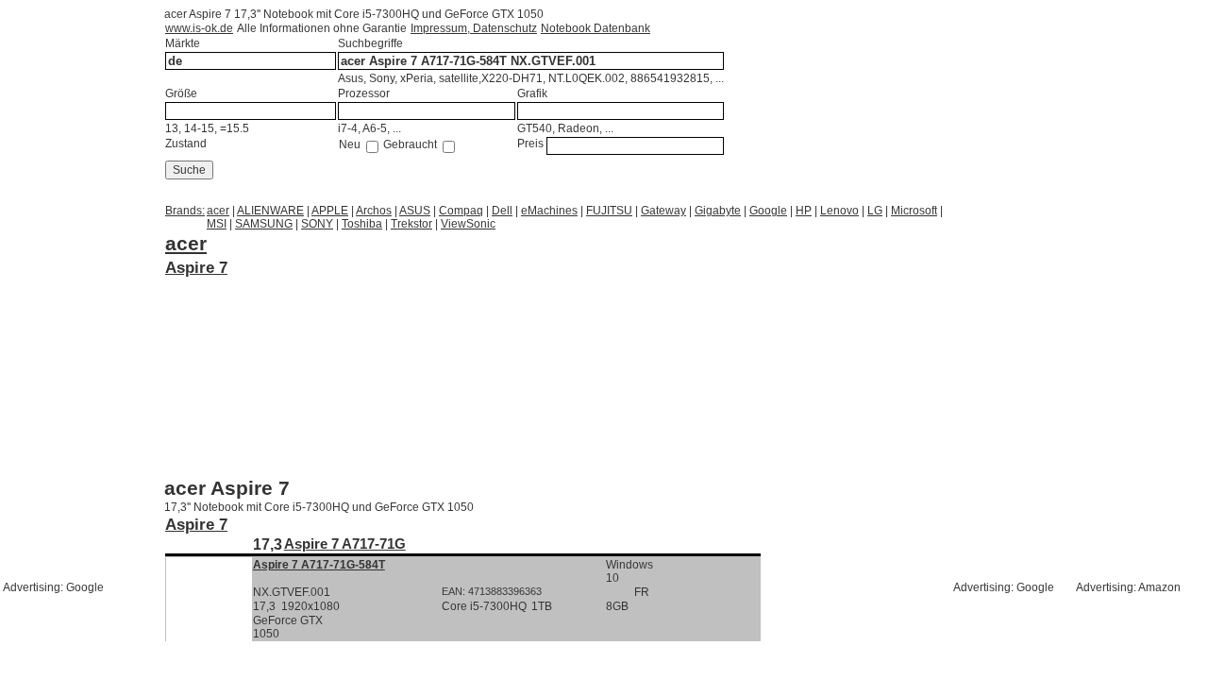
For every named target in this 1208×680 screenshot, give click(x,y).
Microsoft (914, 210)
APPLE (329, 210)
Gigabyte (718, 210)
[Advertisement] (315, 302)
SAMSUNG (264, 223)
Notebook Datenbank (595, 28)
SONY (317, 223)
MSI (216, 223)
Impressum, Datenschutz (474, 28)
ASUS (414, 210)
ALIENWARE (270, 210)
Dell (502, 210)
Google (768, 210)
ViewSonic (468, 223)
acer (218, 210)
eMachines (549, 210)
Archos (374, 210)
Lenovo (839, 210)
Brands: (185, 210)
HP (804, 210)
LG (874, 210)
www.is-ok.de (199, 28)
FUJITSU (609, 210)
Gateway (663, 210)
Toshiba (362, 223)
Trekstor (411, 223)
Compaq (461, 210)
